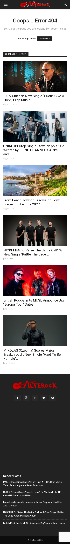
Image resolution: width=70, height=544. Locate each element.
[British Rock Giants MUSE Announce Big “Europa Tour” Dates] (35, 280)
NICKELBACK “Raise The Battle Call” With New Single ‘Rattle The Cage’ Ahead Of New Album (33, 514)
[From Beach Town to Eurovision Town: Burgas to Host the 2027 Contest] (35, 180)
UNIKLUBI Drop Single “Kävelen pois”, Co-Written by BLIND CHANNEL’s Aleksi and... (34, 150)
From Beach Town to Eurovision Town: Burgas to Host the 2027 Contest (32, 504)
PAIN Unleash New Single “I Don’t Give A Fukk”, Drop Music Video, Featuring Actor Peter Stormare (32, 484)
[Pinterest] (35, 398)
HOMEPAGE (45, 39)
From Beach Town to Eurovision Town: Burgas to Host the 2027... (32, 202)
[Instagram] (26, 398)
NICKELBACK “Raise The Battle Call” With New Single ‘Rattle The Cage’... (34, 252)
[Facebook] (17, 398)
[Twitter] (44, 398)
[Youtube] (52, 398)
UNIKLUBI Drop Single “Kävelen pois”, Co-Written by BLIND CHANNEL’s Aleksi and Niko (32, 494)
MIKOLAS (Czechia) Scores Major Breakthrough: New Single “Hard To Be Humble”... (32, 355)
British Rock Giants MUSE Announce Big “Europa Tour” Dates (33, 302)
